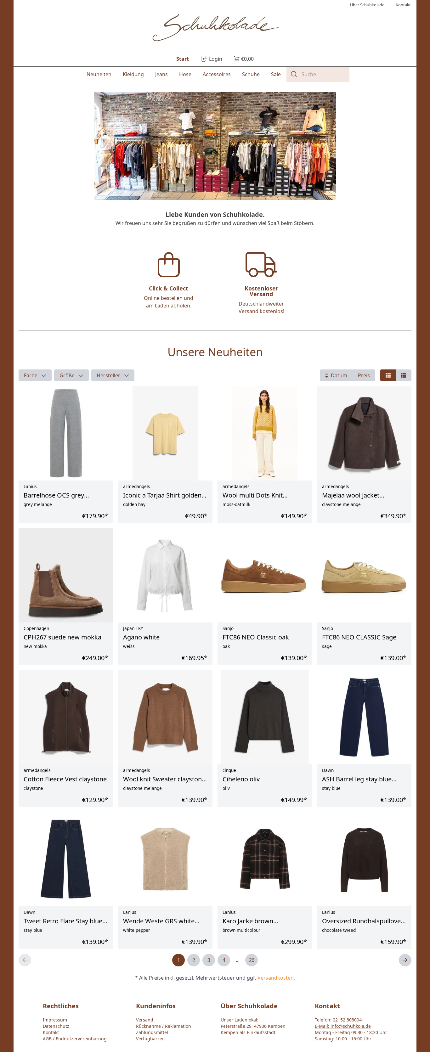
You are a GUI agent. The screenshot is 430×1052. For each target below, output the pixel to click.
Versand (144, 1020)
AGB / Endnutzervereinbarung (75, 1039)
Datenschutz (56, 1026)
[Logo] (215, 28)
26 (251, 960)
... (238, 960)
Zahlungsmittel (152, 1032)
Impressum (55, 1020)
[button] (35, 375)
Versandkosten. (276, 977)
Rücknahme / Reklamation (163, 1026)
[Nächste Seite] (405, 960)
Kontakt (51, 1032)
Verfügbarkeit (150, 1039)
